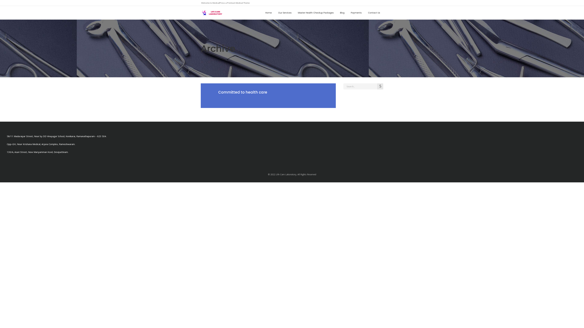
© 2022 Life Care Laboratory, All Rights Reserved (292, 174)
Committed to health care (242, 92)
